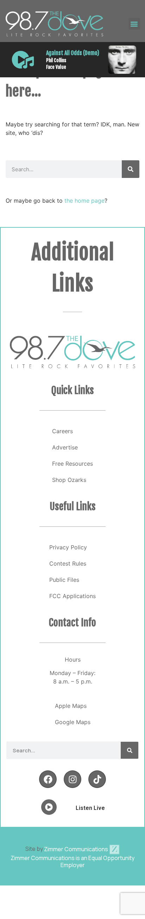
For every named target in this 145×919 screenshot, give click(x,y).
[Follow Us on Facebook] (48, 779)
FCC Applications (72, 595)
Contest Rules (67, 563)
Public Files (64, 579)
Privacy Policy (68, 547)
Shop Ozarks (69, 479)
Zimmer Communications (76, 849)
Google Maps (72, 722)
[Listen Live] (23, 60)
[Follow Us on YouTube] (97, 779)
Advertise (65, 447)
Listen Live (90, 808)
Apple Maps (71, 705)
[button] (134, 24)
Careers (62, 431)
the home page (84, 200)
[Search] (130, 169)
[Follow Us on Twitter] (72, 779)
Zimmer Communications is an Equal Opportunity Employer (72, 861)
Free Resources (72, 463)
